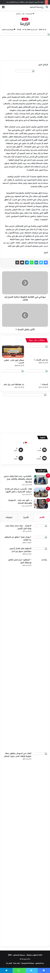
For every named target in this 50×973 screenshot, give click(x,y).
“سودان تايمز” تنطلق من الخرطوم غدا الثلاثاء (18, 538)
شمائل (18, 13)
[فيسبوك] (46, 262)
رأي (23, 13)
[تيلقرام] (27, 262)
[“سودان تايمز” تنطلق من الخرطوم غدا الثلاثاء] (40, 540)
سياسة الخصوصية (27, 963)
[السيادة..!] (37, 376)
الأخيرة (26, 517)
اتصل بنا (9, 963)
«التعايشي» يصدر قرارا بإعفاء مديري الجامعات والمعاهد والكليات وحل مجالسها (18, 479)
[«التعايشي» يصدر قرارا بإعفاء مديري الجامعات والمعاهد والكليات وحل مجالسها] (41, 480)
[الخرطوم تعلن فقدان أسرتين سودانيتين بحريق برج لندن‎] (40, 552)
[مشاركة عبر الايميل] (22, 262)
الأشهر (41, 517)
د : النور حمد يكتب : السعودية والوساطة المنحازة (20, 502)
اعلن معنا (16, 963)
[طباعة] (17, 262)
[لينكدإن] (36, 262)
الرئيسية (29, 13)
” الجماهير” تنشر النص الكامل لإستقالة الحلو (19, 561)
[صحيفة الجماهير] (37, 7)
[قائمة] (3, 8)
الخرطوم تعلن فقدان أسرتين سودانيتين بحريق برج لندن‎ (20, 550)
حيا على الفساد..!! (41, 360)
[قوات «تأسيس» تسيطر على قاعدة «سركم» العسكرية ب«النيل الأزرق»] (41, 492)
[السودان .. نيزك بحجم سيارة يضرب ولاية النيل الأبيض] (40, 529)
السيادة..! (44, 384)
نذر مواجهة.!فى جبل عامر (14, 384)
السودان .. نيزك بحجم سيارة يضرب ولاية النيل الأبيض (18, 527)
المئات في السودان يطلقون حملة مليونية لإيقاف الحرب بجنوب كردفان (17, 755)
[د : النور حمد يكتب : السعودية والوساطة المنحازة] (41, 504)
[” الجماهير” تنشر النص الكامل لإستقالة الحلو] (40, 654)
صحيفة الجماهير (19, 955)
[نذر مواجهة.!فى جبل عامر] (13, 376)
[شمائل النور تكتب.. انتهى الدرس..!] (13, 351)
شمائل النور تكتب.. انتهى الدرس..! (14, 361)
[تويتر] (41, 262)
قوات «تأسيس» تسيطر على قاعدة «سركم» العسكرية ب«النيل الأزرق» (18, 490)
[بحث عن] (47, 8)
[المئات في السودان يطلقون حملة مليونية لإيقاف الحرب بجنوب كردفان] (40, 848)
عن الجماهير (39, 963)
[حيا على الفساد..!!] (37, 351)
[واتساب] (31, 262)
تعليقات (9, 517)
